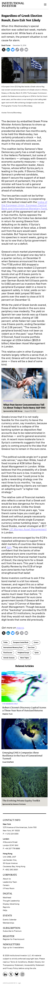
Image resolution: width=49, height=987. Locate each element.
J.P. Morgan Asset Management (28, 529)
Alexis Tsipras (24, 658)
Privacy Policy (12, 968)
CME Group (18, 411)
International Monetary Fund (12, 647)
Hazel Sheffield (8, 762)
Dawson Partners (19, 804)
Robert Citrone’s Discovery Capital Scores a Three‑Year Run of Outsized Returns (24, 709)
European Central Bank (20, 642)
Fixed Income (7, 653)
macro (20, 627)
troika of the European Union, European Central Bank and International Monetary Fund (24, 205)
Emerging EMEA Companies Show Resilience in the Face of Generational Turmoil (22, 755)
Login (19, 983)
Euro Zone (31, 647)
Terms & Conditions (18, 962)
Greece (36, 642)
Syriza (37, 653)
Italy (9, 547)
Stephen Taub (7, 714)
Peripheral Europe (23, 653)
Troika (5, 642)
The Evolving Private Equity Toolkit (21, 800)
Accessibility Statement (34, 965)
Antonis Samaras (9, 658)
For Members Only (10, 704)
